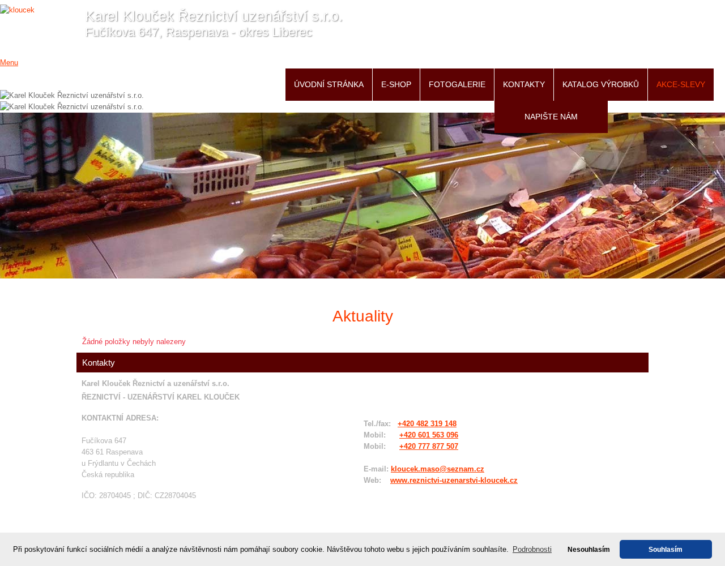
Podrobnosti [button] (532, 549)
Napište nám (551, 116)
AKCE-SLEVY (680, 84)
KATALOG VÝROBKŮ (600, 84)
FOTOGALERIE (457, 84)
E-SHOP (396, 84)
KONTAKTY (524, 84)
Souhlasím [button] (666, 549)
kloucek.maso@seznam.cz (437, 469)
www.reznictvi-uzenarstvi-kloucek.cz (454, 480)
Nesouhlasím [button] (589, 549)
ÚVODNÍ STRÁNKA (329, 84)
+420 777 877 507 (428, 446)
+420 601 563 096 (428, 435)
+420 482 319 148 (427, 423)
